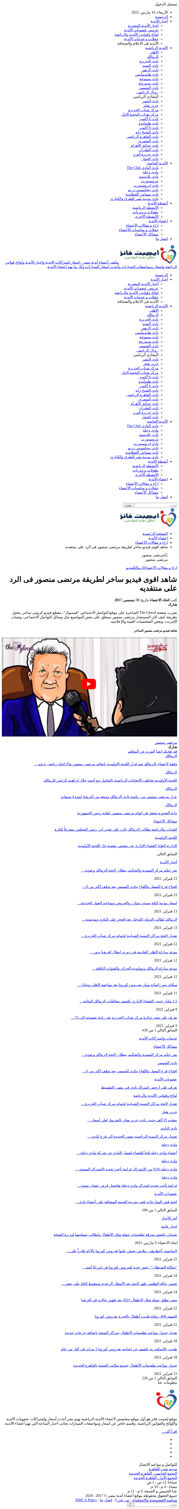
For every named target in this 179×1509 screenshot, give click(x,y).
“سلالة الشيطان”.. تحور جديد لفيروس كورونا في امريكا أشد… (129, 1267)
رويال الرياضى (147, 92)
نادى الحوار (150, 159)
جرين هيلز (150, 105)
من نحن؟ (122, 1500)
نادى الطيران (148, 150)
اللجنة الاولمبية (166, 838)
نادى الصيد (150, 66)
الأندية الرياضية (156, 48)
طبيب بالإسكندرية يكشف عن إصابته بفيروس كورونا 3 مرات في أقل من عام (119, 1349)
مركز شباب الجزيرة (143, 110)
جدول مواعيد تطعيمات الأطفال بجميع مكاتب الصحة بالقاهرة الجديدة (125, 1365)
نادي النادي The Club (142, 168)
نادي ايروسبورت (146, 185)
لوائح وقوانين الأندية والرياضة (136, 34)
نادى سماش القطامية (141, 194)
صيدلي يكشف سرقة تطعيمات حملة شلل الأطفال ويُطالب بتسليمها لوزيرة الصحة (115, 1235)
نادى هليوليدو (148, 123)
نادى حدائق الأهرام (144, 145)
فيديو (130, 568)
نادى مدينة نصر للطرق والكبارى (134, 199)
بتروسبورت (149, 181)
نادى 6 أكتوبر (148, 119)
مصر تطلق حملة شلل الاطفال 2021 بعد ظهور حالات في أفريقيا (129, 1300)
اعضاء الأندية (158, 221)
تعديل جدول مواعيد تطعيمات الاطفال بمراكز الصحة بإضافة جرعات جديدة (121, 1333)
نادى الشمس (148, 88)
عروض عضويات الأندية (141, 30)
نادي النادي (168, 1128)
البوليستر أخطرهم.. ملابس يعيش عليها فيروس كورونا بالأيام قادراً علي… (121, 1251)
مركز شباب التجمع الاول (139, 114)
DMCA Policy (86, 1500)
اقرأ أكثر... (169, 1432)
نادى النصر (150, 101)
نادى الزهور (149, 70)
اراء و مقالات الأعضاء (142, 225)
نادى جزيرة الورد (145, 154)
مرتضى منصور (166, 742)
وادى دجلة (150, 172)
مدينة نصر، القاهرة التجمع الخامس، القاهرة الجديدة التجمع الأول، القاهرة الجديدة (153, 1473)
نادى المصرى (148, 141)
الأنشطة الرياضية (145, 208)
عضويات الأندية (165, 1079)
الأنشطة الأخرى (146, 216)
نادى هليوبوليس (146, 74)
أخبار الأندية (159, 21)
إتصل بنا (106, 1500)
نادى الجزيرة (148, 61)
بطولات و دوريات (145, 212)
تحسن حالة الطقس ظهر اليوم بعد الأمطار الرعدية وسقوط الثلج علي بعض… (119, 1284)
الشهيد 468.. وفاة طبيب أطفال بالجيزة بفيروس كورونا (136, 1316)
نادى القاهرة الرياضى (142, 137)
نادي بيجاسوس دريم (143, 190)
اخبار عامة (169, 1226)
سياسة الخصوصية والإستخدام (154, 1500)
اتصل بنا (162, 239)
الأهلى (153, 52)
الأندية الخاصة (157, 163)
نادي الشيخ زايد (146, 132)
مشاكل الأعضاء (146, 234)
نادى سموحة (148, 79)
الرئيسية (161, 17)
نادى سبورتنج (148, 83)
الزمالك (152, 57)
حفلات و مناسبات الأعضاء (138, 230)
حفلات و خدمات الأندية (141, 39)
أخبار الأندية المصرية (143, 26)
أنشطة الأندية (158, 203)
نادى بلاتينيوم (148, 177)
